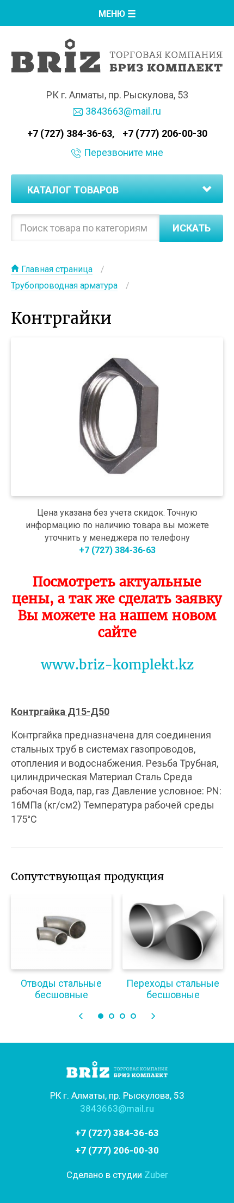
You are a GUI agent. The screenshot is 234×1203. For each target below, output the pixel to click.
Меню (112, 14)
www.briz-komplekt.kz (117, 664)
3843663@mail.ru (123, 111)
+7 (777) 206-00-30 (164, 133)
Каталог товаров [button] (73, 190)
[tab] (117, 189)
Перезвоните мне (123, 152)
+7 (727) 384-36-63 (69, 133)
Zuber (156, 1174)
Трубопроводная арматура (64, 285)
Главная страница (57, 269)
